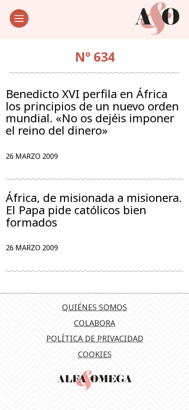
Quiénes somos (94, 307)
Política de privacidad (94, 338)
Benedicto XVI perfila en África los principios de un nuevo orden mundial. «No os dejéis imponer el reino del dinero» (92, 112)
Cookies (95, 354)
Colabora (94, 323)
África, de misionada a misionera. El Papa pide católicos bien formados (94, 210)
